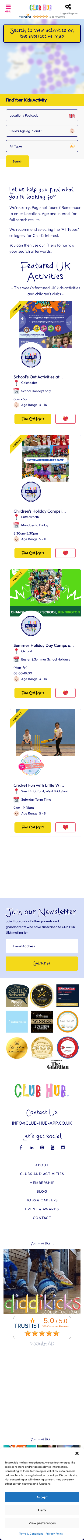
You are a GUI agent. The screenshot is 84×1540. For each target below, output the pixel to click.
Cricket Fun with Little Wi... (39, 785)
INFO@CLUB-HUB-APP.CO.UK (42, 1123)
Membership (42, 1182)
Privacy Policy (54, 1533)
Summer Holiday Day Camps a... (44, 645)
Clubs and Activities (42, 1173)
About (42, 1165)
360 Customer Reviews (55, 1326)
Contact (42, 1218)
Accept (42, 1497)
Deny (42, 1510)
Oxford (26, 651)
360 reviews (57, 17)
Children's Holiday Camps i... (40, 511)
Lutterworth (30, 517)
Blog (42, 1191)
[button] (77, 1453)
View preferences (42, 1523)
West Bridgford (32, 791)
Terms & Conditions (31, 1533)
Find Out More (33, 419)
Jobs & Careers (42, 1200)
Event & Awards (42, 1209)
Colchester (29, 383)
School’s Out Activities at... (38, 377)
